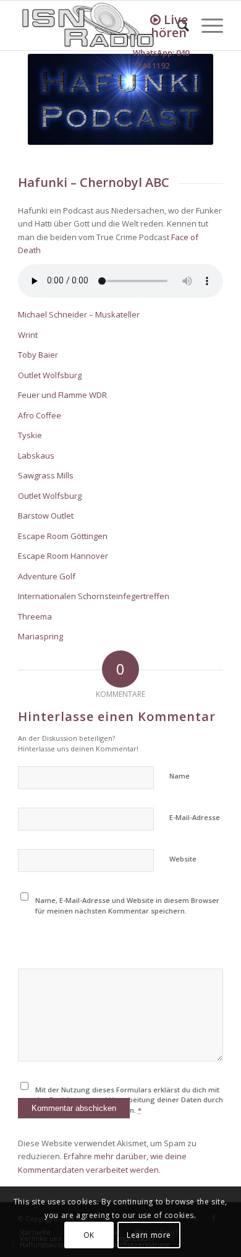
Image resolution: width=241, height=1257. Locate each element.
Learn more (149, 1235)
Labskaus (36, 455)
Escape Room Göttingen (63, 536)
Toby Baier (38, 354)
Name (179, 775)
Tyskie (31, 435)
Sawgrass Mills (46, 475)
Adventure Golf (46, 576)
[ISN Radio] (100, 25)
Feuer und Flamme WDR (62, 394)
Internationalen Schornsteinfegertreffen (93, 596)
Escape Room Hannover (63, 555)
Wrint (28, 334)
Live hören (169, 26)
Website (183, 858)
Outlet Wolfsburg (50, 375)
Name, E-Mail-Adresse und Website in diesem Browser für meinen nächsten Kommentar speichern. (127, 905)
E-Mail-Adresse (194, 817)
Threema (35, 616)
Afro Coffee (40, 415)
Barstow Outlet (46, 515)
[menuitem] (206, 25)
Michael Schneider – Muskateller (79, 314)
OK (89, 1235)
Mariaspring (40, 636)
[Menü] (206, 25)
